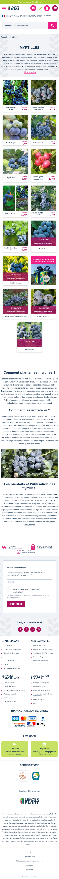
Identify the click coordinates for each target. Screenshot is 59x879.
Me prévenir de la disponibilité (43, 243)
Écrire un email (33, 8)
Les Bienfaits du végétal (12, 668)
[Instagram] (38, 629)
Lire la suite (30, 72)
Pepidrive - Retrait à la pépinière (14, 690)
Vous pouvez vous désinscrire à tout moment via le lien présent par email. (28, 597)
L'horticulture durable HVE (12, 649)
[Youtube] (32, 629)
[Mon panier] (55, 8)
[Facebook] (20, 629)
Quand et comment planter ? (42, 690)
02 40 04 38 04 (40, 8)
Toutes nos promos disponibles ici (29, 2)
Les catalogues (9, 660)
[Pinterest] (26, 629)
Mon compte (47, 8)
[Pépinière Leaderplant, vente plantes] (13, 8)
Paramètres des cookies (30, 877)
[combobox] (25, 25)
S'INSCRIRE (16, 604)
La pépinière (8, 645)
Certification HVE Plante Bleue (43, 653)
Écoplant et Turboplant (41, 682)
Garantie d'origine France (41, 657)
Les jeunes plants (39, 686)
